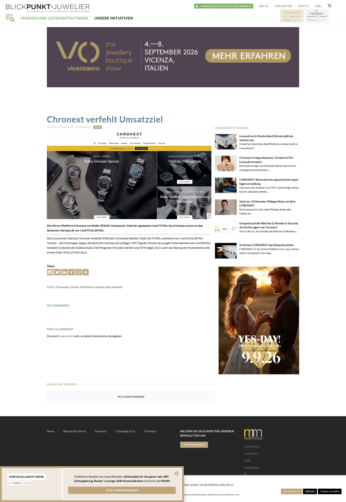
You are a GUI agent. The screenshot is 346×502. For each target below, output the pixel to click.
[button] (329, 6)
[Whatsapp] (78, 272)
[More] (85, 272)
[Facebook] (50, 272)
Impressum (251, 453)
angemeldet (66, 336)
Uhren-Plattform (82, 287)
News (97, 127)
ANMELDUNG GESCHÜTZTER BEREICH (224, 6)
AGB (247, 460)
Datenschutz (252, 446)
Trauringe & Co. (126, 431)
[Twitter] (57, 272)
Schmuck (101, 431)
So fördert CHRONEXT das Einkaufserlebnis (266, 245)
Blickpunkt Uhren (74, 431)
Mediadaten (251, 467)
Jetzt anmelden (194, 444)
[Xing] (71, 272)
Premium (150, 431)
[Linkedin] (64, 272)
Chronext (62, 287)
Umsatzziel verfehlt (109, 287)
